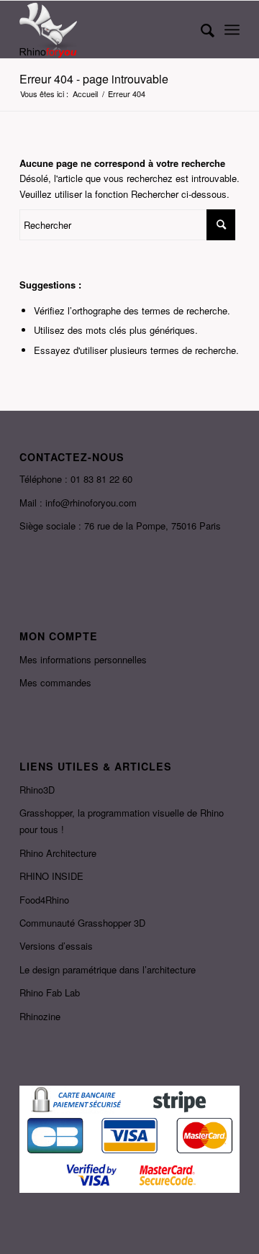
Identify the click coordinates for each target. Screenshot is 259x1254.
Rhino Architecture (57, 853)
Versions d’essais (56, 946)
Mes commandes (55, 682)
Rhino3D (37, 789)
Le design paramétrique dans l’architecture (107, 969)
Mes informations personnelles (83, 659)
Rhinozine (39, 1016)
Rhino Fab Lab (49, 992)
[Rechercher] (200, 29)
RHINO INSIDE (51, 876)
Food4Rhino (44, 900)
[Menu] (232, 29)
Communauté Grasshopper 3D (82, 923)
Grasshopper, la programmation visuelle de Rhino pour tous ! (121, 821)
